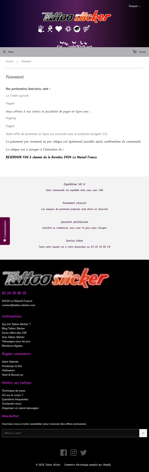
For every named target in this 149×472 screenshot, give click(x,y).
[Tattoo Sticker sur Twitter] (83, 454)
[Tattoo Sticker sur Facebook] (63, 454)
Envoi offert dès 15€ (14, 332)
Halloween (8, 370)
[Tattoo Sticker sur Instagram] (73, 454)
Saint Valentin (10, 361)
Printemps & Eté (12, 366)
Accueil (9, 62)
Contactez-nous (11, 403)
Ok (143, 433)
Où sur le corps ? (12, 395)
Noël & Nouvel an (12, 374)
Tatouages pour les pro (16, 341)
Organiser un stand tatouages (20, 408)
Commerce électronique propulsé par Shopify (87, 465)
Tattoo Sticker (52, 465)
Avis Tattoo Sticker (13, 337)
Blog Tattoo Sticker (13, 328)
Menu (11, 52)
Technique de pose (13, 390)
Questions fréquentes (15, 399)
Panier (142, 52)
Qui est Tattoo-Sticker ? (16, 324)
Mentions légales (12, 345)
